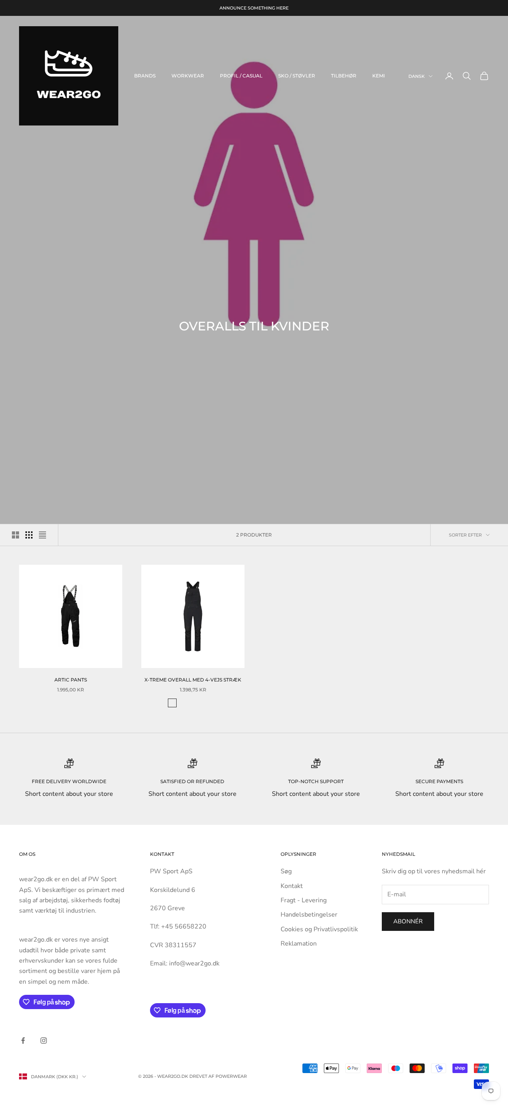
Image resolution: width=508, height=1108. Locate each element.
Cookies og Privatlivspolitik (319, 929)
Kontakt (292, 886)
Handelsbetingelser (309, 914)
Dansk (416, 76)
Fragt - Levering (304, 900)
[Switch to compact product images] (42, 535)
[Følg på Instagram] (44, 1040)
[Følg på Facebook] (23, 1040)
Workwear (187, 76)
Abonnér (408, 921)
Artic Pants (70, 680)
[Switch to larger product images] (15, 535)
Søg (286, 871)
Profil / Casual (241, 76)
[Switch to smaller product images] (29, 535)
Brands (145, 76)
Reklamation (299, 943)
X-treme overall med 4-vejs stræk (192, 680)
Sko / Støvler (296, 76)
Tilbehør (343, 76)
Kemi (378, 76)
